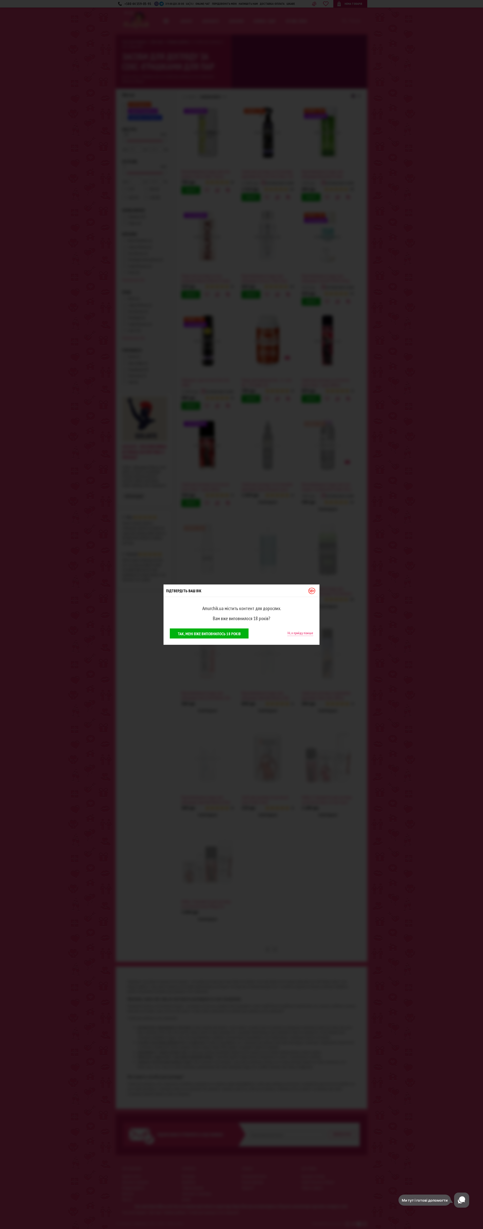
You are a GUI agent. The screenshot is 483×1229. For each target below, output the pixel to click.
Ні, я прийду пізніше (300, 633)
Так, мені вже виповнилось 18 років (209, 633)
